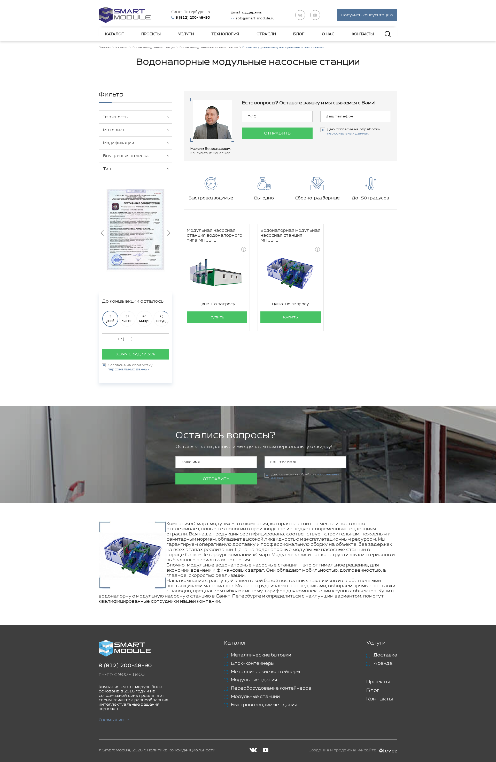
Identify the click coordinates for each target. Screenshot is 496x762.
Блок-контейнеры (252, 663)
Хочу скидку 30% (135, 354)
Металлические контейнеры (265, 671)
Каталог (114, 34)
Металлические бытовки (261, 655)
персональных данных (129, 369)
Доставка (385, 655)
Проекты (151, 34)
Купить (217, 317)
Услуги (186, 34)
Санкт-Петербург (187, 12)
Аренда (383, 663)
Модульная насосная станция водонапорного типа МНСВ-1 (214, 235)
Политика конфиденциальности (181, 750)
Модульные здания (254, 680)
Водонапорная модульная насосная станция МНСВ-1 (290, 235)
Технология (225, 34)
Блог (299, 34)
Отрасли (266, 34)
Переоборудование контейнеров (271, 688)
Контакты (363, 34)
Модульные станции (255, 696)
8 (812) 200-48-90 (125, 666)
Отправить (277, 133)
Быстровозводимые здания (264, 704)
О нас (328, 34)
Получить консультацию (367, 15)
